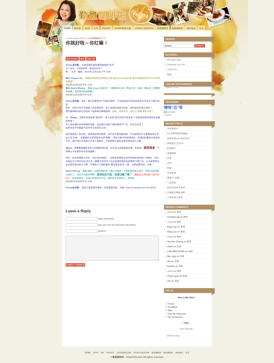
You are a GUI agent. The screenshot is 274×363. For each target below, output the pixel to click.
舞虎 (169, 74)
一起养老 (171, 182)
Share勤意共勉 (122, 28)
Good (171, 303)
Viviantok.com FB (176, 64)
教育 (82, 59)
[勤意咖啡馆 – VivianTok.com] (83, 21)
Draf (88, 28)
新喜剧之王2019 (175, 143)
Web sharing (72, 59)
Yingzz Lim (77, 78)
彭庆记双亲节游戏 (176, 187)
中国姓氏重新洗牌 (176, 192)
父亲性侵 (171, 173)
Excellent (172, 307)
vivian (170, 212)
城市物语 (191, 28)
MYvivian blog (174, 59)
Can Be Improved (177, 313)
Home (67, 28)
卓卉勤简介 (172, 128)
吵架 (169, 168)
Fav (96, 28)
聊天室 (77, 28)
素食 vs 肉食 (173, 177)
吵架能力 (171, 148)
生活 (201, 28)
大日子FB (172, 69)
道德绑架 (171, 153)
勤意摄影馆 (177, 28)
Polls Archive (173, 335)
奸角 (169, 158)
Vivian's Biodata (143, 28)
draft (169, 163)
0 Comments (95, 38)
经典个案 (91, 59)
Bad (170, 310)
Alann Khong (78, 88)
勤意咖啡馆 (162, 28)
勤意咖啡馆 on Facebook (172, 87)
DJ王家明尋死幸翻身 (177, 133)
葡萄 (179, 212)
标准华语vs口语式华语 (178, 138)
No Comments (175, 317)
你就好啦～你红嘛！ (87, 42)
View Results (186, 328)
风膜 (179, 246)
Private (106, 28)
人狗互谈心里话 (175, 197)
